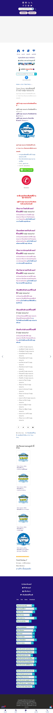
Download (32, 599)
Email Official (23, 704)
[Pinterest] (28, 6)
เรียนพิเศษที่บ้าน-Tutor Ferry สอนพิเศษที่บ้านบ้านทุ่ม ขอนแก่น (27, 705)
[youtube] (26, 3)
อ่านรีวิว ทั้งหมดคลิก (23, 569)
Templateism (19, 702)
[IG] (25, 6)
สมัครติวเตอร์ (32, 12)
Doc (18, 599)
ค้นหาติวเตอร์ (27, 584)
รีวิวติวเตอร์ (27, 588)
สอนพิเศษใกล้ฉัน (22, 435)
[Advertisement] (26, 29)
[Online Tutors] (33, 50)
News (26, 599)
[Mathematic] (23, 50)
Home (17, 84)
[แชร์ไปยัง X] (23, 427)
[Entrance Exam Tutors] (28, 50)
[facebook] (23, 6)
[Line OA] (29, 3)
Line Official (31, 704)
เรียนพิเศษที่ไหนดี (27, 595)
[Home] (23, 3)
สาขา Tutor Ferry (25, 84)
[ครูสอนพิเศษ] (26, 65)
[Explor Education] (18, 50)
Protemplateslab (27, 702)
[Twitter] (31, 6)
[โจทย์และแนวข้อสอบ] (50, 707)
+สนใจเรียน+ (23, 12)
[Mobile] (31, 3)
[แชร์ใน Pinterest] (28, 427)
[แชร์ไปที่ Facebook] (18, 427)
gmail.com (25, 163)
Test (22, 599)
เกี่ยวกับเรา (27, 591)
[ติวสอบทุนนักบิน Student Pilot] (26, 71)
